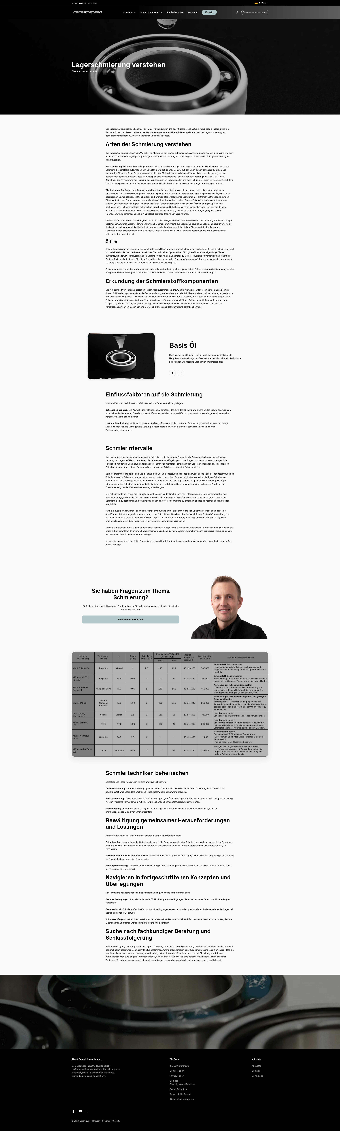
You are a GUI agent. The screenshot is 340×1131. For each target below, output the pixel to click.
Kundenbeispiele (175, 12)
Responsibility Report (180, 1094)
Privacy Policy (177, 1075)
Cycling (74, 3)
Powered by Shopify (111, 1121)
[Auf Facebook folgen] (73, 1111)
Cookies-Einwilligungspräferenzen (182, 1082)
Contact (256, 1070)
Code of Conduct (178, 1089)
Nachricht (193, 12)
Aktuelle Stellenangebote (182, 1099)
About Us (256, 1066)
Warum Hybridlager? (149, 12)
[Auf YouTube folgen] (80, 1111)
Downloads (257, 1075)
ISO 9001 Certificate (179, 1066)
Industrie (82, 3)
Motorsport (92, 3)
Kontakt (209, 12)
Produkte (128, 12)
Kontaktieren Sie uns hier (130, 619)
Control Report (177, 1070)
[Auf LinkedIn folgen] (87, 1111)
